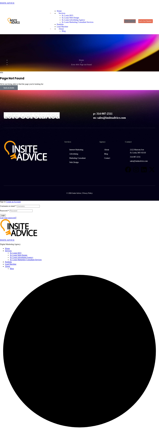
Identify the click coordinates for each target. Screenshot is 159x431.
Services (8, 251)
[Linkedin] (144, 169)
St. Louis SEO (15, 253)
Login (3, 215)
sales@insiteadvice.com (111, 117)
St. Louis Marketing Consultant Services (26, 260)
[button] (130, 21)
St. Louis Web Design (18, 255)
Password (4, 211)
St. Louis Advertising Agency (21, 257)
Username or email (8, 206)
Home (7, 248)
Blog (12, 269)
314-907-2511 (104, 113)
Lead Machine (10, 264)
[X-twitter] (152, 169)
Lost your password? (8, 218)
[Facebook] (128, 169)
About (7, 266)
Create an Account (13, 202)
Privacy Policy (87, 193)
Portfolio (8, 262)
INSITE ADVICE (7, 3)
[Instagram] (136, 169)
